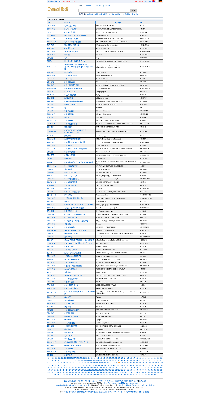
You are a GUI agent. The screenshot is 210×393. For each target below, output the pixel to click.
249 (158, 365)
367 (61, 375)
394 (143, 375)
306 (100, 370)
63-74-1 (49, 329)
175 (48, 363)
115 (98, 358)
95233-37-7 (51, 345)
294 (64, 370)
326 (161, 370)
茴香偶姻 (67, 307)
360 (149, 372)
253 (55, 367)
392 (137, 375)
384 (112, 375)
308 (106, 370)
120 (112, 358)
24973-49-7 (51, 145)
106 (71, 358)
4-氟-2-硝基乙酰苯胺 (71, 310)
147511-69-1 (51, 189)
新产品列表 (142, 381)
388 (124, 375)
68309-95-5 (51, 198)
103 (62, 358)
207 (146, 363)
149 (85, 360)
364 (161, 372)
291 (55, 370)
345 (103, 372)
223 (79, 365)
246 (149, 365)
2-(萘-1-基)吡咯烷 (70, 95)
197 (115, 363)
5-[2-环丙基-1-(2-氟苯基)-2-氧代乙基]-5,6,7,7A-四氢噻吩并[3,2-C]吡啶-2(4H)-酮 (79, 66)
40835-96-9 (51, 142)
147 (79, 360)
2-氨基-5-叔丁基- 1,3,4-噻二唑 (74, 275)
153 (97, 360)
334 (70, 372)
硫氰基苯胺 (68, 127)
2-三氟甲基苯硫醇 (70, 29)
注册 (149, 1)
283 (146, 367)
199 (122, 363)
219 (67, 365)
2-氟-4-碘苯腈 (69, 121)
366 (58, 375)
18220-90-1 (51, 303)
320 (143, 370)
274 (118, 367)
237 (121, 365)
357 (140, 372)
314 (124, 370)
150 (88, 360)
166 (137, 360)
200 (125, 363)
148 (82, 360)
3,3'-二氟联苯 (69, 336)
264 (88, 367)
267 (97, 367)
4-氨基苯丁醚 (69, 48)
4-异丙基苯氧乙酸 (70, 326)
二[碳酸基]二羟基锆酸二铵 (73, 198)
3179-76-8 (50, 45)
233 (109, 365)
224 (82, 365)
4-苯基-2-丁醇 (69, 246)
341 (91, 372)
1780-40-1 (50, 185)
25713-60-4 (51, 51)
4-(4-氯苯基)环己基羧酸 (72, 345)
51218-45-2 (51, 237)
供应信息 (98, 5)
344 (100, 372)
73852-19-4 (51, 139)
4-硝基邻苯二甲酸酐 (71, 316)
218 (64, 365)
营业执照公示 (150, 385)
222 (76, 365)
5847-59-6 (50, 82)
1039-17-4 (50, 240)
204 (137, 363)
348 (112, 372)
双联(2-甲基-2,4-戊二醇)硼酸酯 (75, 230)
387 (121, 375)
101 (56, 358)
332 (64, 372)
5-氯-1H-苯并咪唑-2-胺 (72, 192)
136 (161, 358)
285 (152, 367)
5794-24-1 (50, 211)
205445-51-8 (51, 88)
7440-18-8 (50, 108)
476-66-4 (50, 117)
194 (106, 363)
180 (64, 363)
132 (149, 358)
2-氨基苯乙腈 (69, 282)
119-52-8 (50, 307)
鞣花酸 (66, 117)
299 (79, 370)
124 (124, 358)
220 (70, 365)
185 (79, 363)
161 (121, 360)
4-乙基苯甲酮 (69, 303)
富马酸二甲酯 (97, 14)
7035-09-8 (50, 85)
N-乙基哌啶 (68, 72)
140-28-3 (50, 176)
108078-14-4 (51, 182)
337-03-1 (50, 58)
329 (55, 372)
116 (101, 358)
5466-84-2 (50, 316)
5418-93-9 (50, 192)
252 (52, 367)
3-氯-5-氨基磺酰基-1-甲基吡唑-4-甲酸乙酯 (78, 162)
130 (143, 358)
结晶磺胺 (67, 329)
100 (53, 358)
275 (121, 367)
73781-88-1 (51, 266)
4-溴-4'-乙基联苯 (70, 32)
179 (61, 363)
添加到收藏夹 (52, 1)
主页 (65, 381)
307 (103, 370)
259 (73, 367)
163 (128, 360)
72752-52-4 (51, 279)
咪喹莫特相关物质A (71, 234)
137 (49, 360)
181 (67, 363)
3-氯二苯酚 (68, 79)
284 (149, 367)
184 (76, 363)
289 (49, 370)
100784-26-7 (51, 162)
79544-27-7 (51, 349)
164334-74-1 (51, 166)
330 (58, 372)
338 (82, 372)
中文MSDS (102, 381)
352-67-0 (50, 104)
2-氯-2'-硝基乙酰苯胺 (71, 39)
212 (161, 363)
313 (121, 370)
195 (109, 363)
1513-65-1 (50, 98)
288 (161, 367)
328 (52, 372)
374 (82, 375)
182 (70, 363)
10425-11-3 (51, 288)
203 (134, 363)
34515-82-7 (51, 227)
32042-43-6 (51, 179)
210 (155, 363)
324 (155, 370)
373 (79, 375)
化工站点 (108, 5)
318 (137, 370)
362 (155, 372)
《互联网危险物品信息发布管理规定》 (137, 392)
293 (61, 370)
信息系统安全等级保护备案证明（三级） (131, 385)
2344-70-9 (50, 246)
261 (79, 367)
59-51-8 (49, 158)
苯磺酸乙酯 (68, 169)
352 (124, 372)
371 (73, 375)
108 (77, 358)
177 (54, 363)
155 (103, 360)
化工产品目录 (133, 381)
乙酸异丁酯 (134, 14)
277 (128, 367)
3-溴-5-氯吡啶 (69, 114)
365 (55, 375)
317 (134, 370)
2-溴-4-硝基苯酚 (69, 82)
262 (82, 367)
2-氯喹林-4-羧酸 (69, 155)
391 (134, 375)
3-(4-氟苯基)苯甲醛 (71, 166)
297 (73, 370)
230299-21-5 (51, 230)
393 (140, 375)
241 (134, 365)
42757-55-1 (51, 35)
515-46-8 (50, 169)
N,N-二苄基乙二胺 (70, 176)
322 (149, 370)
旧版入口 (94, 381)
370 (70, 375)
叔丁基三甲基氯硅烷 (71, 259)
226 (88, 365)
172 (155, 360)
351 (121, 372)
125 (128, 358)
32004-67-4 (51, 243)
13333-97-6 (51, 29)
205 (140, 363)
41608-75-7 (51, 149)
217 (61, 365)
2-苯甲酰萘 (68, 355)
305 (97, 370)
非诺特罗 (67, 297)
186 (82, 363)
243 (140, 365)
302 (88, 370)
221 (73, 365)
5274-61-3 (50, 262)
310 (112, 370)
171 (152, 360)
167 (140, 360)
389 (128, 375)
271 (109, 367)
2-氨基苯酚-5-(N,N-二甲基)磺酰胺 (76, 149)
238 (124, 365)
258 (70, 367)
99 (50, 358)
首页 (59, 1)
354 (131, 372)
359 (146, 372)
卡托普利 (67, 320)
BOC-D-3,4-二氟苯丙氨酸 (73, 88)
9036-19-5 (50, 332)
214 (52, 365)
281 (140, 367)
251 (49, 367)
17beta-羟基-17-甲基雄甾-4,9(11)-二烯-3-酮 (79, 240)
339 (85, 372)
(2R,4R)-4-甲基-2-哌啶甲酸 (73, 101)
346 (106, 372)
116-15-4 (50, 136)
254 (58, 367)
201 (128, 363)
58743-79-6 (51, 32)
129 (140, 358)
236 (118, 365)
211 (158, 363)
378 (94, 375)
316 (131, 370)
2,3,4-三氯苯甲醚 (70, 26)
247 (152, 365)
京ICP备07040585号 (110, 383)
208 (149, 363)
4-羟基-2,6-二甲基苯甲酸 (73, 256)
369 (67, 375)
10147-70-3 (51, 39)
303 (91, 370)
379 (97, 375)
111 (86, 358)
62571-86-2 (51, 320)
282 (143, 367)
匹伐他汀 (67, 189)
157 (109, 360)
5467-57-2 (50, 155)
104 (65, 358)
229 (97, 365)
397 (152, 375)
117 (104, 358)
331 (61, 372)
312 (118, 370)
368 (64, 375)
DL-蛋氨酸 (68, 158)
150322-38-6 (51, 67)
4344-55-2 (50, 48)
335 (73, 372)
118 (106, 358)
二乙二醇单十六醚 (70, 262)
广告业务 (80, 381)
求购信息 (89, 5)
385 (115, 375)
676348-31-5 (51, 131)
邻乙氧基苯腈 (69, 300)
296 (70, 370)
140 (58, 360)
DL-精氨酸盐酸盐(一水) (72, 179)
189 (91, 363)
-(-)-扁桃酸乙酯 (69, 323)
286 (155, 367)
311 (115, 370)
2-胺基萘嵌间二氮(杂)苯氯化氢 (75, 142)
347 (109, 372)
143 (67, 360)
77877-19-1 (51, 221)
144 (70, 360)
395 (146, 375)
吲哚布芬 (67, 55)
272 (112, 367)
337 (79, 372)
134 (155, 358)
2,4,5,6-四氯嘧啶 (70, 185)
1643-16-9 (50, 326)
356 (137, 372)
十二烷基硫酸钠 (125, 14)
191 (97, 363)
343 (97, 372)
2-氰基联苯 (68, 145)
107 (74, 358)
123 (121, 358)
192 (100, 363)
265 (91, 367)
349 (115, 372)
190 (94, 363)
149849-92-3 (51, 352)
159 (115, 360)
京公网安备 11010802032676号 (128, 383)
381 (103, 375)
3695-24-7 (50, 214)
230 (100, 365)
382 (106, 375)
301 (85, 370)
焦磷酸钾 (105, 14)
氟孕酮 (66, 58)
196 (112, 363)
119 (109, 358)
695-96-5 (50, 111)
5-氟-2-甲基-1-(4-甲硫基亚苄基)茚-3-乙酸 (78, 243)
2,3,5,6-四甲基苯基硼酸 (72, 42)
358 (143, 372)
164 (131, 360)
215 (55, 365)
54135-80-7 (51, 26)
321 (146, 370)
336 (76, 372)
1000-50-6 (50, 259)
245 (146, 365)
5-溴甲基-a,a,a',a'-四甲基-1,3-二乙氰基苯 (78, 205)
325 (158, 370)
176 (51, 363)
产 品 (80, 5)
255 (61, 367)
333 (67, 372)
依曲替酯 (67, 224)
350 (118, 372)
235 (115, 365)
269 (103, 367)
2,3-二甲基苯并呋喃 (71, 285)
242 (137, 365)
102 (59, 358)
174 (161, 360)
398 (155, 375)
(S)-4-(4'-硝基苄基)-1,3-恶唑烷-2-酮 (76, 342)
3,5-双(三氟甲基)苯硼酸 (72, 139)
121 (115, 358)
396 (149, 375)
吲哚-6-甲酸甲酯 (70, 172)
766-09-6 (50, 72)
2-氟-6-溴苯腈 (69, 349)
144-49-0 (50, 201)
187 (85, 363)
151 (91, 360)
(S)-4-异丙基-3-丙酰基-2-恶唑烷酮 (76, 221)
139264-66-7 (51, 342)
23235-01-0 (51, 92)
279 (134, 367)
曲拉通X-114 (68, 332)
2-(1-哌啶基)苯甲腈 (71, 279)
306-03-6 (50, 339)
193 (103, 363)
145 (73, 360)
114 (95, 358)
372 (76, 375)
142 (64, 360)
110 (83, 358)
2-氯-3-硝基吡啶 (69, 227)
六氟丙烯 (67, 136)
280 (137, 367)
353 (128, 372)
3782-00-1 (50, 285)
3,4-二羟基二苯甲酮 (71, 288)
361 (152, 372)
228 (94, 365)
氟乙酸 (66, 201)
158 (112, 360)
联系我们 (87, 381)
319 (140, 370)
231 (103, 365)
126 (131, 358)
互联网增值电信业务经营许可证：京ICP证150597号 (72, 385)
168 (143, 360)
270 (106, 367)
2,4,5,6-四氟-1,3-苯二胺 (72, 253)
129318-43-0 (51, 195)
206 (143, 363)
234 (112, 365)
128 (137, 358)
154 (100, 360)
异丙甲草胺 (68, 237)
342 (94, 372)
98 (48, 358)
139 (55, 360)
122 (118, 358)
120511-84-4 (51, 205)
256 (64, 367)
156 (106, 360)
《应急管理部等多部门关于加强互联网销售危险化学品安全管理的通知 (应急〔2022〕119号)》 (93, 392)
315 (128, 370)
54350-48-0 (51, 224)
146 (76, 360)
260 (76, 367)
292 (58, 370)
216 (58, 365)
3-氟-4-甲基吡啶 (69, 152)
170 (149, 360)
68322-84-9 (51, 250)
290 (52, 370)
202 (131, 363)
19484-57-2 (51, 217)
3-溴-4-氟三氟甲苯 (70, 250)
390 (131, 375)
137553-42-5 (51, 121)
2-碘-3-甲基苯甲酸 (70, 182)
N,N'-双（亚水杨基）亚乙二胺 (74, 61)
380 (100, 375)
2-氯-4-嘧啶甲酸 (69, 352)
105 (68, 358)
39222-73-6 (51, 275)
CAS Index (110, 381)
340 (88, 372)
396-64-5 (50, 336)
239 (128, 365)
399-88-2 (50, 152)
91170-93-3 (51, 124)
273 (115, 367)
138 (52, 360)
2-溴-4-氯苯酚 (69, 111)
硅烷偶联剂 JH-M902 (71, 45)
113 (92, 358)
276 (124, 367)
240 (131, 365)
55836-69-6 (51, 75)
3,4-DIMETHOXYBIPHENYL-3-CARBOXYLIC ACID (75, 131)
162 (124, 360)
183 (73, 363)
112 (89, 358)
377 (91, 375)
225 (85, 365)
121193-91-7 (51, 95)
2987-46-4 (50, 127)
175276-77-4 (51, 293)
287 (158, 367)
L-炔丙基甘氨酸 (69, 92)
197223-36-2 (51, 42)
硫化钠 (117, 14)
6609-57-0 (50, 300)
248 (155, 365)
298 (76, 370)
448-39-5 (50, 310)
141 (61, 360)
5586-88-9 (50, 313)
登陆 (145, 1)
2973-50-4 (50, 282)
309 (109, 370)
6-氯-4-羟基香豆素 (70, 217)
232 (106, 365)
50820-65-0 (51, 172)
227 (91, 365)
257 (67, 367)
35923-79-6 (51, 269)
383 (109, 375)
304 (94, 370)
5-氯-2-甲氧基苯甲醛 (71, 85)
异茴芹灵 (67, 272)
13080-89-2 (51, 208)
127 (134, 358)
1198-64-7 (50, 253)
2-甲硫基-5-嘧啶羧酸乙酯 (73, 266)
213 (49, 365)
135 (158, 358)
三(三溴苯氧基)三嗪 (71, 51)
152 (94, 360)
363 (158, 372)
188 (88, 363)
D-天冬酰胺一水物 (70, 211)
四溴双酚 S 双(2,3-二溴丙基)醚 (75, 35)
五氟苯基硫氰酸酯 (70, 269)
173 (158, 360)
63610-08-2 (51, 55)
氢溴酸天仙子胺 (69, 339)
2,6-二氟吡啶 (68, 98)
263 (85, 367)
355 (134, 372)
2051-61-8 (50, 79)
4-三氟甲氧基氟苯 (70, 104)
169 (146, 360)
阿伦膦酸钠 (68, 195)
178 (58, 363)
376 (88, 375)
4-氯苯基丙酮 (69, 313)
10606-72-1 (51, 323)
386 (118, 375)
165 (134, 360)
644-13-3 (50, 355)
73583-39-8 (51, 114)
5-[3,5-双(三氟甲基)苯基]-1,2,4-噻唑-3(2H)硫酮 (79, 293)
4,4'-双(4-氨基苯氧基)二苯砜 (74, 208)
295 (67, 370)
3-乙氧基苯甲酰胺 (70, 75)
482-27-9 (50, 272)
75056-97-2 (51, 256)
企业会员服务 (72, 381)
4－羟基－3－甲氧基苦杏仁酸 (74, 214)
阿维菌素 (90, 14)
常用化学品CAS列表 (121, 381)
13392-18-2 (51, 297)
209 (152, 363)
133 (152, 358)
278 (131, 367)
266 (94, 367)
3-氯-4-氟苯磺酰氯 (70, 124)
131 (146, 358)
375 (85, 375)
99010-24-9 (51, 234)
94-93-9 (49, 61)
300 (82, 370)
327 (49, 372)
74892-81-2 (51, 101)
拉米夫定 (112, 14)
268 (100, 367)
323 (152, 370)
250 (161, 365)
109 (80, 358)
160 (118, 360)
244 (143, 365)
